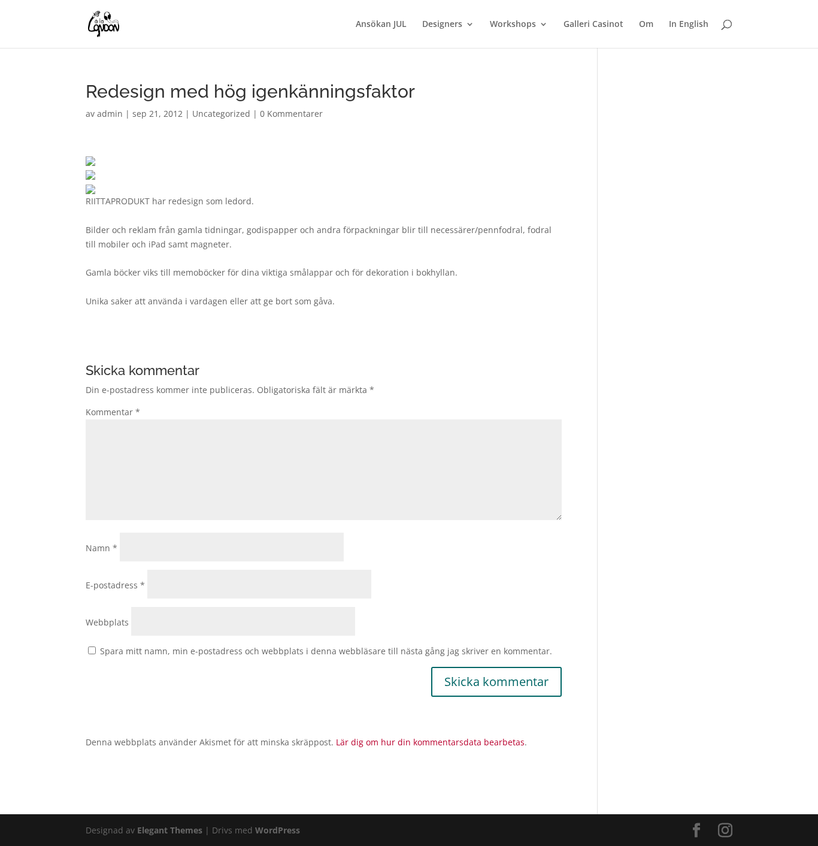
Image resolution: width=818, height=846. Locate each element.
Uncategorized (221, 113)
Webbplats (107, 622)
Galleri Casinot (593, 24)
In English (688, 24)
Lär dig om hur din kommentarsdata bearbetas (430, 742)
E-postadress (115, 585)
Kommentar (113, 412)
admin (110, 113)
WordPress (277, 830)
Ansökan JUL (381, 24)
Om (646, 24)
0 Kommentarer (291, 113)
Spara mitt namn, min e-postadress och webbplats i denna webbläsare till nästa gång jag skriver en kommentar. (326, 651)
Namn (101, 548)
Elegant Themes (169, 830)
